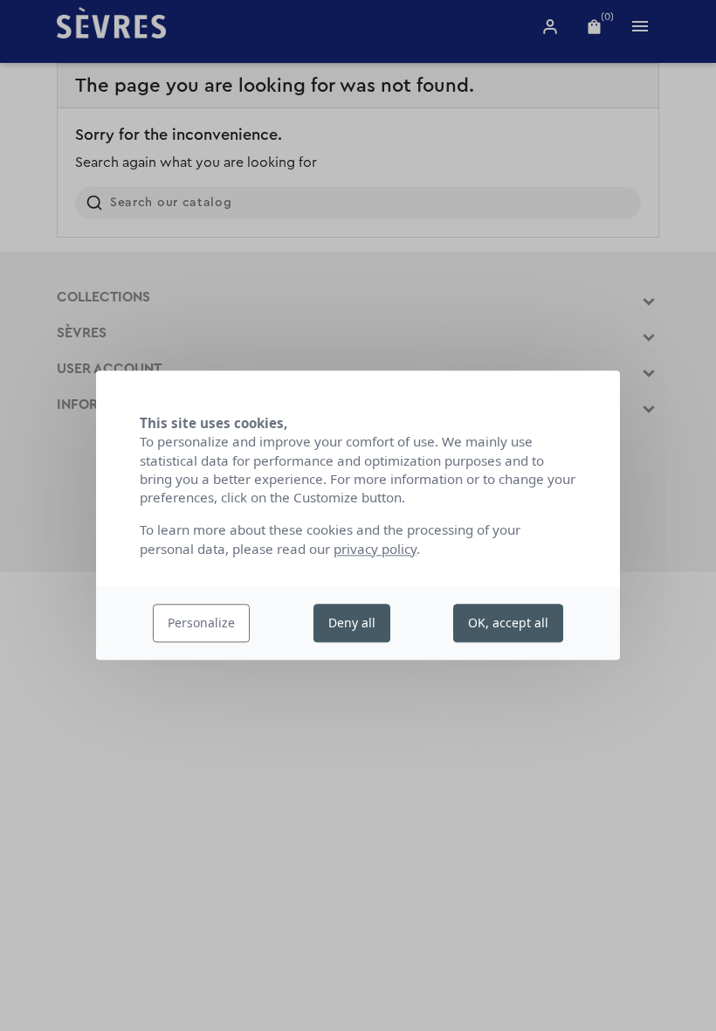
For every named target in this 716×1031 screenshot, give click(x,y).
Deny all (351, 622)
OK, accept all (508, 622)
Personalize (201, 622)
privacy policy (375, 548)
